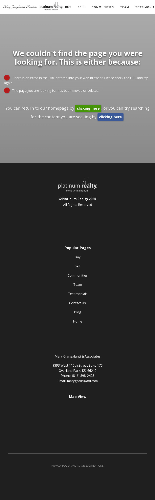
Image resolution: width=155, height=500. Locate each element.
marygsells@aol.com (82, 381)
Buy (68, 7)
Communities (103, 7)
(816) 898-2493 (83, 375)
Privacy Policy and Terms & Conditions (77, 465)
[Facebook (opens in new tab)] (77, 215)
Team (124, 7)
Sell (81, 7)
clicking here (88, 108)
